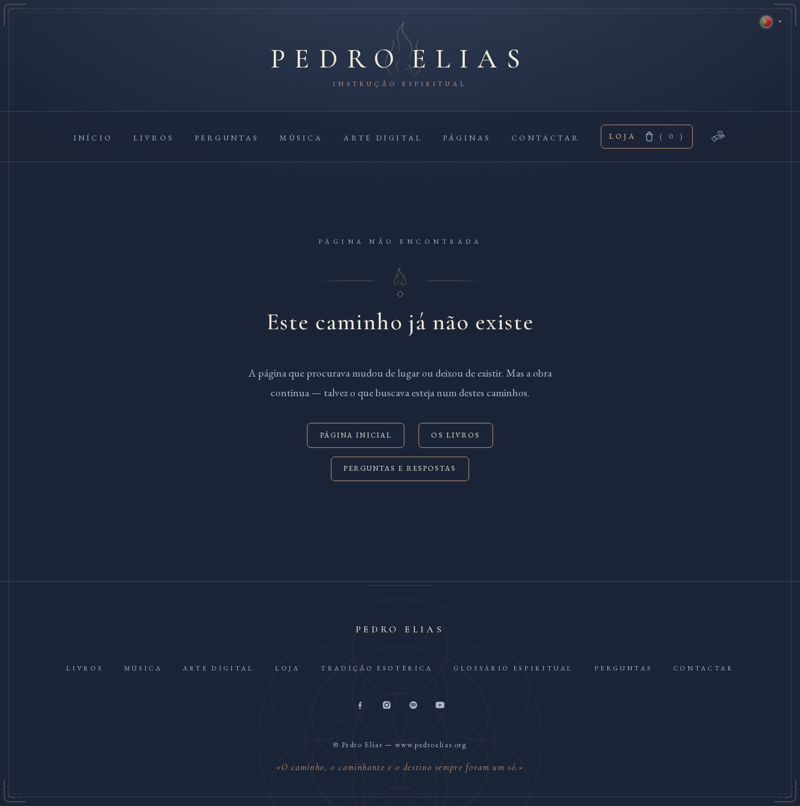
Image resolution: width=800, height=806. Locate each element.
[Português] (766, 21)
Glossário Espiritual (513, 668)
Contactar (546, 138)
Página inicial (356, 435)
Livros (153, 138)
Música (301, 138)
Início (93, 138)
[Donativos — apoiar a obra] (718, 136)
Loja (623, 136)
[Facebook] (360, 706)
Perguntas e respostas (399, 468)
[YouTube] (440, 706)
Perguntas (227, 138)
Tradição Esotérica (377, 668)
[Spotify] (413, 706)
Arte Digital (382, 138)
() (672, 136)
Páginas (467, 138)
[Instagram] (386, 706)
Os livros (455, 435)
